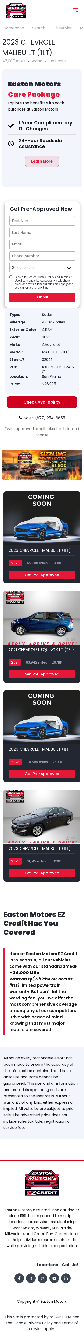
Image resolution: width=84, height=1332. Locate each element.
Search (38, 28)
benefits (37, 103)
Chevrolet (62, 28)
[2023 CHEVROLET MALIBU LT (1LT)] (42, 537)
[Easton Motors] (16, 10)
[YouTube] (54, 1278)
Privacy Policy (41, 1323)
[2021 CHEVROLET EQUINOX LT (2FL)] (42, 637)
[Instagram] (42, 1278)
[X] (31, 1278)
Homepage (14, 28)
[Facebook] (19, 1278)
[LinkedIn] (66, 1278)
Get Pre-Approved (42, 575)
